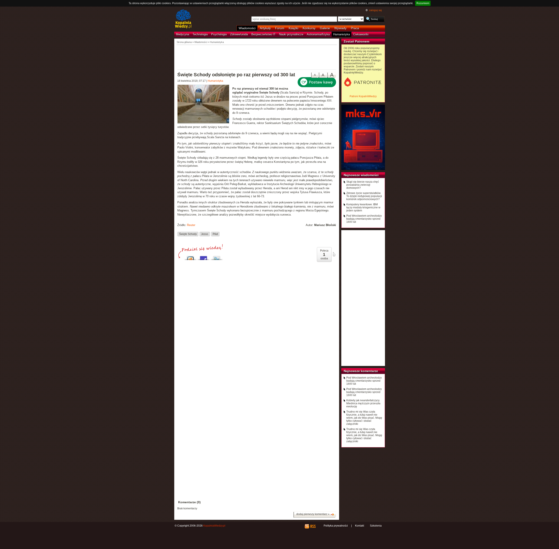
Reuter (191, 225)
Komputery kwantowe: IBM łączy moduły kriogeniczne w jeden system (363, 207)
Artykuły (265, 28)
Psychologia (219, 34)
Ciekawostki (361, 34)
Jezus (204, 234)
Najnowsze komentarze (361, 371)
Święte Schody (188, 234)
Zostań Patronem (356, 41)
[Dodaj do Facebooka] (203, 257)
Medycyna (182, 34)
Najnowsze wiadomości (361, 175)
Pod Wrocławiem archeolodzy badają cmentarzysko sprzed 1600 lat (364, 218)
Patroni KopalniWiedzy (363, 96)
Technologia (200, 34)
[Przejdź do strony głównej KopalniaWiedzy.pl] (183, 19)
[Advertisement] (256, 57)
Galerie (325, 28)
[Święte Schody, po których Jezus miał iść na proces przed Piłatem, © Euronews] (204, 105)
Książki (293, 28)
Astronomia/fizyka (318, 34)
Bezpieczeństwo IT (263, 34)
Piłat (215, 234)
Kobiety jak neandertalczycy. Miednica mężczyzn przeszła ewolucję (363, 403)
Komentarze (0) (189, 502)
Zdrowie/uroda (239, 34)
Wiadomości (247, 28)
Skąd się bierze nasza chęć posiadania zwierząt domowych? (362, 184)
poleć (334, 254)
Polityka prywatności (336, 525)
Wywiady (340, 28)
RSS (313, 526)
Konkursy (309, 28)
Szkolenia (376, 525)
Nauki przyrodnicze (291, 34)
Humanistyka (341, 34)
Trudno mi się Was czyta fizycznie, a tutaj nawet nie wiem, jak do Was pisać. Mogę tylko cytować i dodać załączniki (364, 417)
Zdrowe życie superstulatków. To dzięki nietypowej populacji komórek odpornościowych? (364, 196)
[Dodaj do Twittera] (216, 257)
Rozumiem (422, 3)
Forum (279, 28)
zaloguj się (375, 10)
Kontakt (359, 525)
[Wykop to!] (190, 257)
